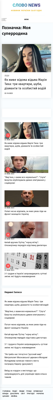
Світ (23, 393)
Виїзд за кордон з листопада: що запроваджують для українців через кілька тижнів (26, 373)
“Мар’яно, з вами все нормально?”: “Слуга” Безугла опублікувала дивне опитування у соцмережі (25, 180)
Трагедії (31, 393)
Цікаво (6, 396)
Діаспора (14, 393)
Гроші (29, 391)
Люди (7, 75)
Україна (40, 393)
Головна (7, 391)
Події (14, 391)
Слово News (26, 5)
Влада (5, 393)
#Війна (14, 396)
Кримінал (38, 391)
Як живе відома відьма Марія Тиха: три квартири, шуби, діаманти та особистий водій (26, 84)
